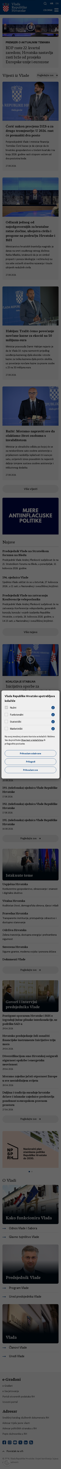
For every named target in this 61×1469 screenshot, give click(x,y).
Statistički (15, 721)
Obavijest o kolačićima (32, 740)
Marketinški (16, 728)
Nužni (13, 707)
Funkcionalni (16, 714)
